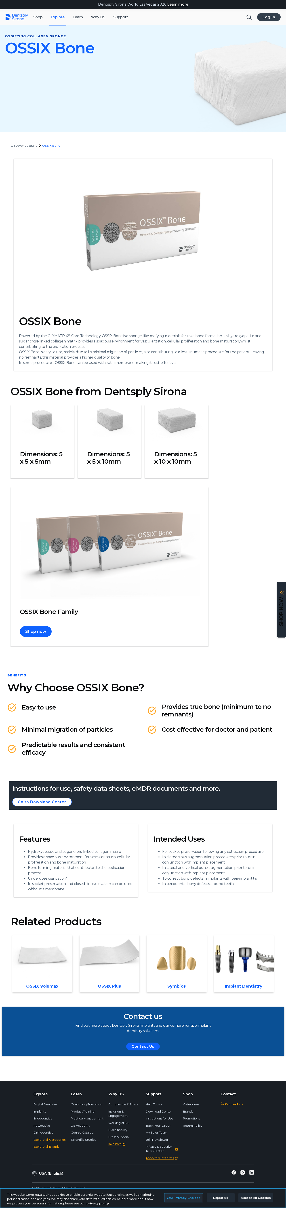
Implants (40, 1111)
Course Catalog (82, 1132)
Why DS (98, 17)
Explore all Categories (49, 1139)
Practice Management (87, 1118)
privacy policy (97, 1203)
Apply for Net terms (160, 1158)
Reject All (220, 1197)
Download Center (159, 1111)
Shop (38, 17)
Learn (78, 17)
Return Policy (192, 1125)
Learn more (177, 4)
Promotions (191, 1118)
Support (120, 17)
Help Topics (154, 1104)
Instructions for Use (159, 1118)
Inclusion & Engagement (118, 1114)
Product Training (83, 1111)
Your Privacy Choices (183, 1197)
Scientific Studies (83, 1139)
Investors (114, 1144)
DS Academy (80, 1125)
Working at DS (118, 1123)
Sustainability (117, 1130)
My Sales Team (156, 1132)
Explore (58, 17)
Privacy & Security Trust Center (159, 1149)
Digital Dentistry (45, 1104)
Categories (191, 1104)
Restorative (42, 1125)
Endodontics (43, 1118)
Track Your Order (158, 1125)
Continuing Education (86, 1104)
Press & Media (118, 1137)
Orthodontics (43, 1132)
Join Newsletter (157, 1139)
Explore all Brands (46, 1146)
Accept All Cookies (256, 1197)
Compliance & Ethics (123, 1104)
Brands (188, 1111)
